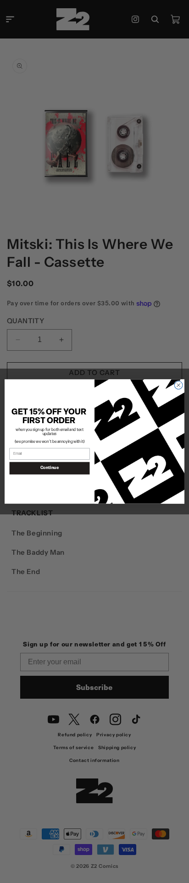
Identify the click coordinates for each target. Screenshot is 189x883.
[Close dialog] (178, 385)
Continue (49, 468)
